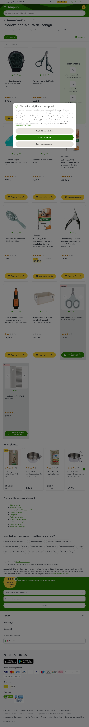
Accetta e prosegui (44, 137)
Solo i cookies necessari (44, 144)
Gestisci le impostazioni (44, 131)
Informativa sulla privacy (23, 126)
